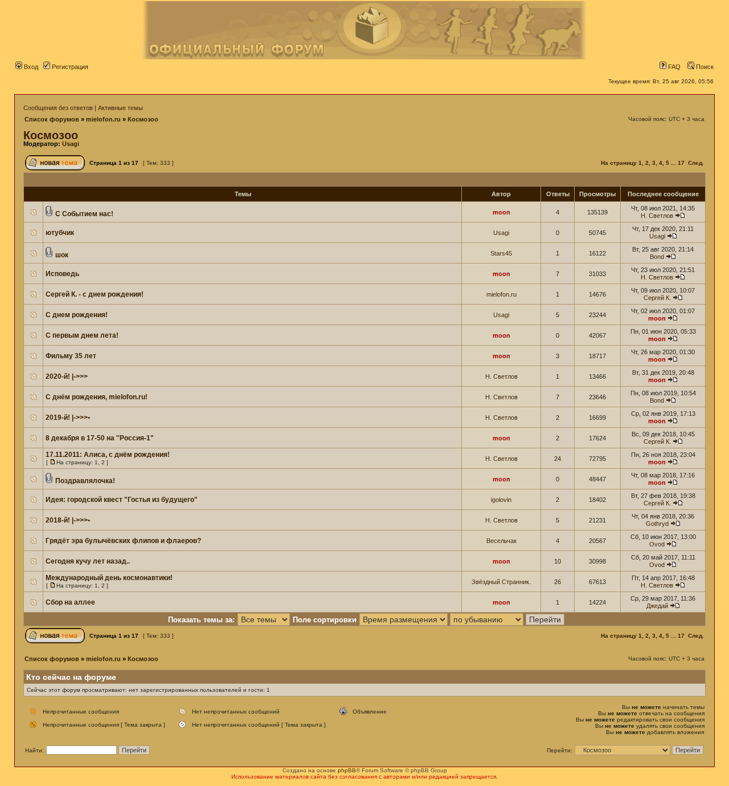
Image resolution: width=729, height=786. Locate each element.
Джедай (657, 605)
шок (61, 255)
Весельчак (501, 540)
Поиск (704, 66)
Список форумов (51, 119)
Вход (30, 66)
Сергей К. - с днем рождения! (95, 294)
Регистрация (69, 66)
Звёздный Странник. (501, 581)
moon (501, 212)
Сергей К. (657, 297)
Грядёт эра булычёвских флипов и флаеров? (123, 541)
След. (696, 163)
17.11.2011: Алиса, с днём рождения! (108, 455)
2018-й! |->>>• (68, 520)
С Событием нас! (84, 214)
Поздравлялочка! (85, 481)
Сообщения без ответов (58, 107)
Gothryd (657, 523)
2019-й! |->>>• (68, 418)
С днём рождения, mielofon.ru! (97, 397)
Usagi (70, 143)
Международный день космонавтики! (109, 578)
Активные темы (120, 107)
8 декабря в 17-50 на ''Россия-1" (100, 438)
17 (681, 163)
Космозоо (143, 119)
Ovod (657, 544)
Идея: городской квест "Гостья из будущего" (122, 500)
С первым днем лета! (82, 335)
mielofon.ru (103, 119)
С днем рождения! (77, 315)
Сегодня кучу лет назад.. (88, 561)
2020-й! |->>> (67, 376)
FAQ (673, 66)
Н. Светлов (657, 215)
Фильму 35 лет (71, 356)
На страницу (619, 163)
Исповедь (62, 274)
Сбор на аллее (70, 602)
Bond (657, 256)
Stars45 (501, 253)
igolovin (501, 499)
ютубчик (60, 233)
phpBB (347, 770)
